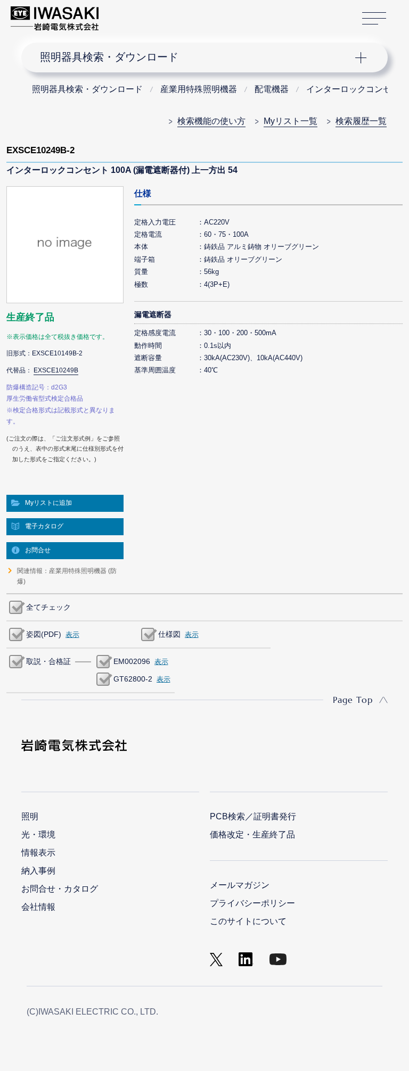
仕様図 (169, 634)
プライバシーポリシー (252, 903)
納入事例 (38, 870)
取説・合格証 (48, 661)
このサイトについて (248, 921)
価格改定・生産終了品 (252, 834)
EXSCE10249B (56, 370)
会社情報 (38, 906)
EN (135, 13)
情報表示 (38, 852)
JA (118, 13)
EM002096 (131, 661)
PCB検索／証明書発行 (253, 816)
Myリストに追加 (48, 503)
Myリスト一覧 (290, 121)
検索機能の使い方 (211, 121)
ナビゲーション (196, 57)
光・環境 (38, 834)
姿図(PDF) (43, 634)
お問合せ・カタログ (59, 888)
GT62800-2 (132, 679)
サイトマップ (374, 18)
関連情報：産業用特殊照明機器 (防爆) (67, 576)
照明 (29, 816)
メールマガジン (239, 885)
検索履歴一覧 (361, 121)
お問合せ (38, 550)
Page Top (353, 699)
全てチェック (48, 607)
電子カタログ (44, 526)
